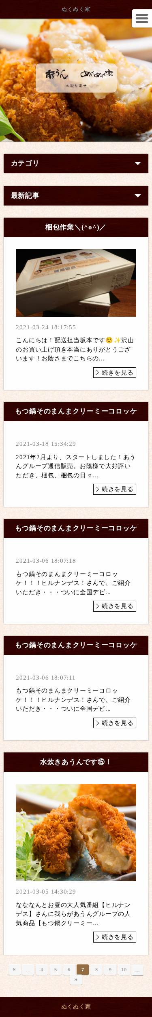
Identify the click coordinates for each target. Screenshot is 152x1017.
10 (124, 969)
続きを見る (118, 372)
